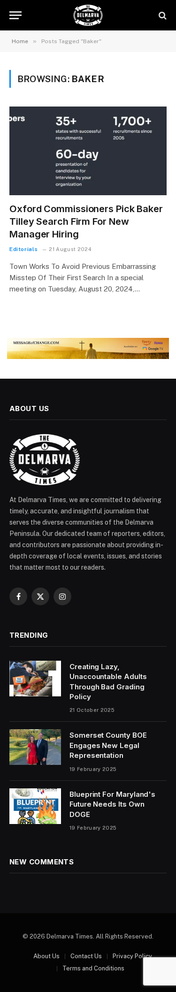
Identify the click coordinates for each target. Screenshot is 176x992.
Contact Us (86, 956)
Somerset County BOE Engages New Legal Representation (108, 745)
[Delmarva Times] (87, 15)
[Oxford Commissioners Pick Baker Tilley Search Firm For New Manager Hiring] (88, 151)
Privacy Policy (132, 956)
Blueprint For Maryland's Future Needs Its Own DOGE (112, 804)
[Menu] (15, 15)
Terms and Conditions (93, 968)
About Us (46, 956)
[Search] (162, 15)
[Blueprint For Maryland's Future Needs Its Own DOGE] (35, 806)
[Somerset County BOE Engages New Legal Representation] (35, 747)
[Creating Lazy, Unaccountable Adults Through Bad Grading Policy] (35, 678)
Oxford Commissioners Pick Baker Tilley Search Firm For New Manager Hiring (86, 221)
